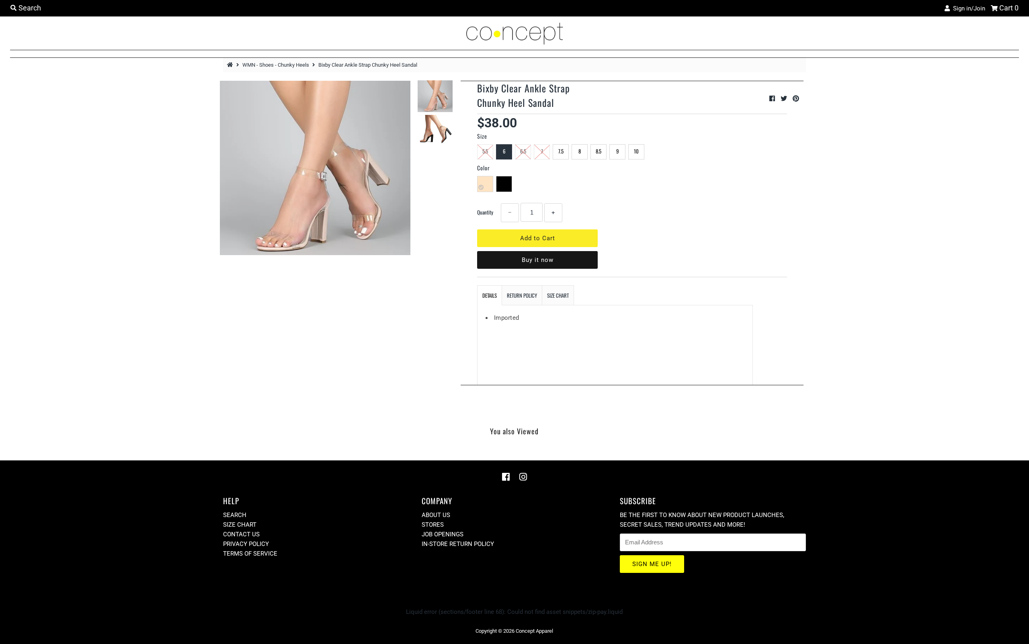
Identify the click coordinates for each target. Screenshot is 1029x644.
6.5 (523, 151)
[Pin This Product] (796, 98)
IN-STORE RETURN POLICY (458, 544)
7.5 (561, 151)
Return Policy (522, 295)
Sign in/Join (967, 8)
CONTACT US (241, 534)
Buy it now (537, 260)
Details (489, 295)
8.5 (598, 151)
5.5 (485, 151)
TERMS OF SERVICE (250, 553)
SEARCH (234, 515)
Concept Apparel (534, 631)
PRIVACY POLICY (246, 544)
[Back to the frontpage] (231, 65)
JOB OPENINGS (442, 534)
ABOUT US (436, 515)
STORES (433, 524)
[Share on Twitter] (785, 98)
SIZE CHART (558, 295)
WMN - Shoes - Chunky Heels (275, 65)
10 (636, 151)
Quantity (485, 212)
